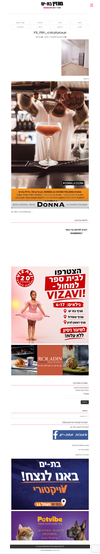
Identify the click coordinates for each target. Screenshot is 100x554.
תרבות (40, 23)
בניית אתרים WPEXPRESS (50, 550)
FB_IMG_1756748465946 (50, 32)
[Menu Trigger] (91, 5)
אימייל (86, 394)
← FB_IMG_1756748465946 (22, 212)
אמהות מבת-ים (83, 450)
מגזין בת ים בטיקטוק (82, 455)
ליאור (37, 37)
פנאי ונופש (20, 23)
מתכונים (20, 27)
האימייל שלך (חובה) (82, 390)
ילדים (80, 27)
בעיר (60, 23)
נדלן (40, 27)
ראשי (80, 23)
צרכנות (60, 27)
